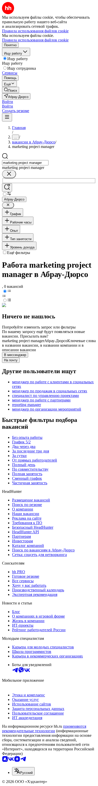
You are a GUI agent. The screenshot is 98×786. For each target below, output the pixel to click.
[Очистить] (9, 174)
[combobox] (25, 162)
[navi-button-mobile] (7, 117)
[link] (10, 90)
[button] (7, 101)
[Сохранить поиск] (7, 187)
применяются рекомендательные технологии (44, 728)
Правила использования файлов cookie (35, 40)
